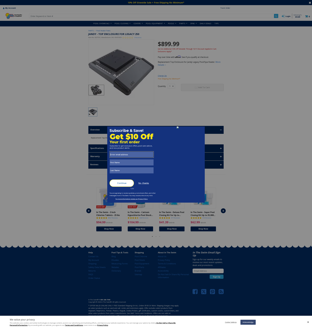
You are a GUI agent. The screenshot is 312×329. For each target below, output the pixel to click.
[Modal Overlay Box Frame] (156, 165)
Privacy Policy (102, 325)
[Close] (308, 322)
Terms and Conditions (74, 325)
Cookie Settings (231, 322)
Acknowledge (248, 322)
